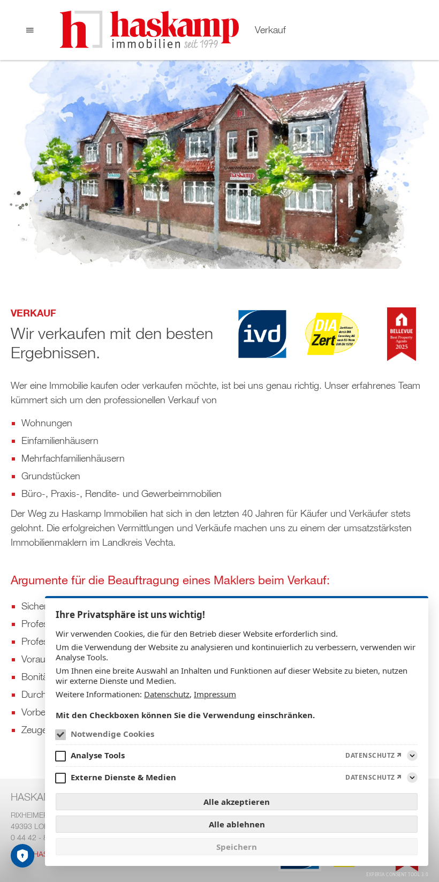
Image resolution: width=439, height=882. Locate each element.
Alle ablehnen (237, 824)
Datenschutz (167, 694)
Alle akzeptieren (236, 801)
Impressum (215, 694)
